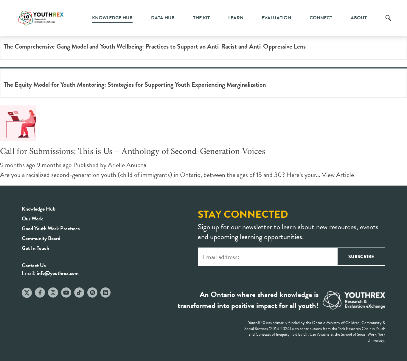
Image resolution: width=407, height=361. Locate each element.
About (359, 17)
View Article (338, 175)
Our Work (32, 218)
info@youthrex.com (58, 273)
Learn (235, 17)
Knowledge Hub (112, 17)
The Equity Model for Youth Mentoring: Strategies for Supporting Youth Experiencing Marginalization (135, 84)
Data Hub (163, 17)
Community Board (41, 238)
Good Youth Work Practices (51, 228)
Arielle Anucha (127, 165)
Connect (321, 17)
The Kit (201, 17)
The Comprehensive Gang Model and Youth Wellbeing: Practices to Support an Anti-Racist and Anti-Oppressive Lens (155, 46)
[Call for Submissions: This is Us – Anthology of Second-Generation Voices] (18, 136)
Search (388, 22)
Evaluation (276, 17)
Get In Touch (35, 248)
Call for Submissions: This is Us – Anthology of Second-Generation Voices (132, 151)
